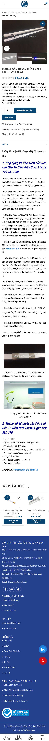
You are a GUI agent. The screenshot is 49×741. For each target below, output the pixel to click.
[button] (13, 521)
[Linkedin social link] (19, 134)
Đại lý (6, 646)
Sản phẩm (16, 12)
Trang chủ (6, 12)
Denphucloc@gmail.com (17, 582)
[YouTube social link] (12, 589)
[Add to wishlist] (18, 497)
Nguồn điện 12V (12, 248)
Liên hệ (7, 673)
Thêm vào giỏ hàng (25, 110)
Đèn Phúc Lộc (30, 726)
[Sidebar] (3, 225)
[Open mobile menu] (3, 4)
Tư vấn (7, 662)
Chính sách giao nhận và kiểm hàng (18, 690)
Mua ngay (9, 117)
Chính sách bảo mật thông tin (16, 701)
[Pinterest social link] (16, 134)
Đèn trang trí (9, 605)
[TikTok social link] (18, 589)
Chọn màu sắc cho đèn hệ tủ (25, 470)
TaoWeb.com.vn (30, 730)
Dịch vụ (7, 656)
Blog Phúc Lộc (9, 667)
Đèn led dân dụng (29, 12)
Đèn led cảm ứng (9, 15)
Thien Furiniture (10, 628)
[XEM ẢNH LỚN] (7, 48)
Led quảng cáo (10, 611)
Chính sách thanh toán (13, 685)
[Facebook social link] (9, 134)
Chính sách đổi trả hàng (13, 695)
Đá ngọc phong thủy (12, 623)
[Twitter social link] (13, 134)
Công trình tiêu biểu (12, 651)
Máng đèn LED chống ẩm (36, 511)
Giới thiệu (8, 640)
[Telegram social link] (23, 134)
